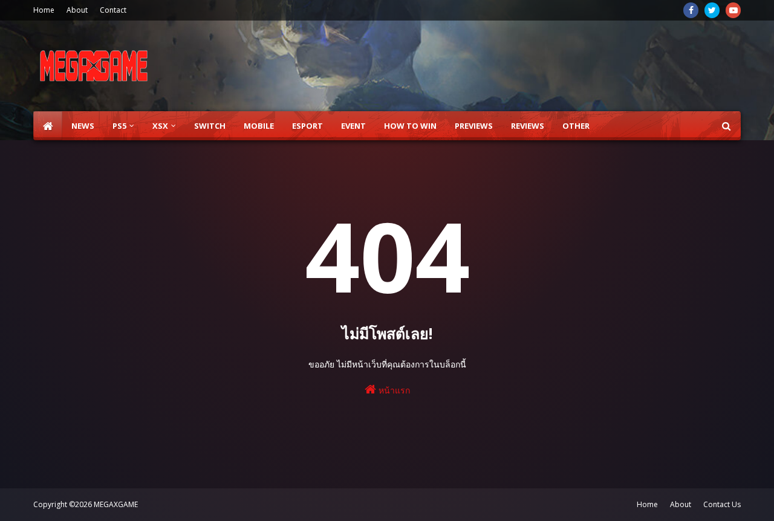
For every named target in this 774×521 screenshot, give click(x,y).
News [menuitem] (82, 125)
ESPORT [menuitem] (307, 125)
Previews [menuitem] (474, 125)
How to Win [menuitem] (410, 125)
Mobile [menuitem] (259, 125)
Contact (113, 10)
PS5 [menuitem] (119, 125)
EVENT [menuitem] (353, 125)
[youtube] (733, 10)
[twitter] (712, 10)
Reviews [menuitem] (527, 125)
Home (43, 10)
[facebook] (690, 10)
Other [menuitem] (576, 125)
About (77, 10)
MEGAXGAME (116, 504)
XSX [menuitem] (160, 125)
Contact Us (722, 504)
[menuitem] (47, 125)
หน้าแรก (393, 390)
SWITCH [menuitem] (210, 125)
